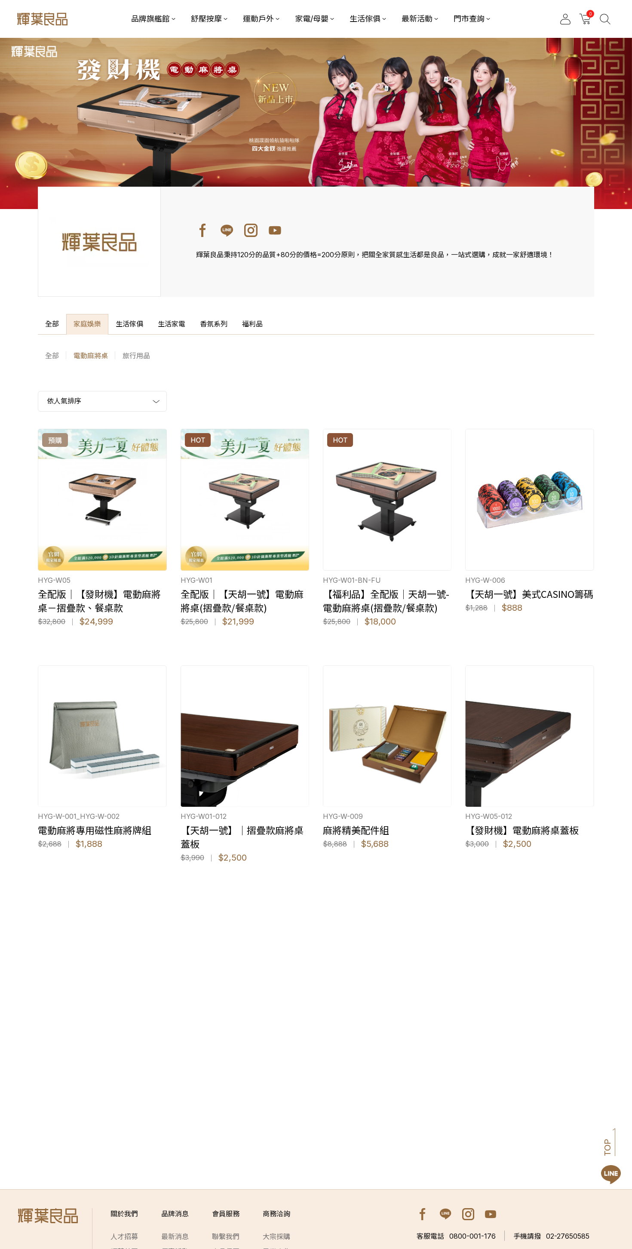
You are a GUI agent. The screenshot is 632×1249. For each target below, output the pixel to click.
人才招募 (124, 1236)
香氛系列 (213, 324)
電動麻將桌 (91, 355)
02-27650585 (551, 1236)
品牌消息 (175, 1213)
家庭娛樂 (87, 324)
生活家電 (171, 324)
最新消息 (175, 1236)
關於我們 (124, 1213)
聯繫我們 (225, 1236)
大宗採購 (276, 1236)
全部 (52, 324)
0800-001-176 (456, 1236)
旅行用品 (136, 355)
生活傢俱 (129, 324)
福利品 (252, 324)
